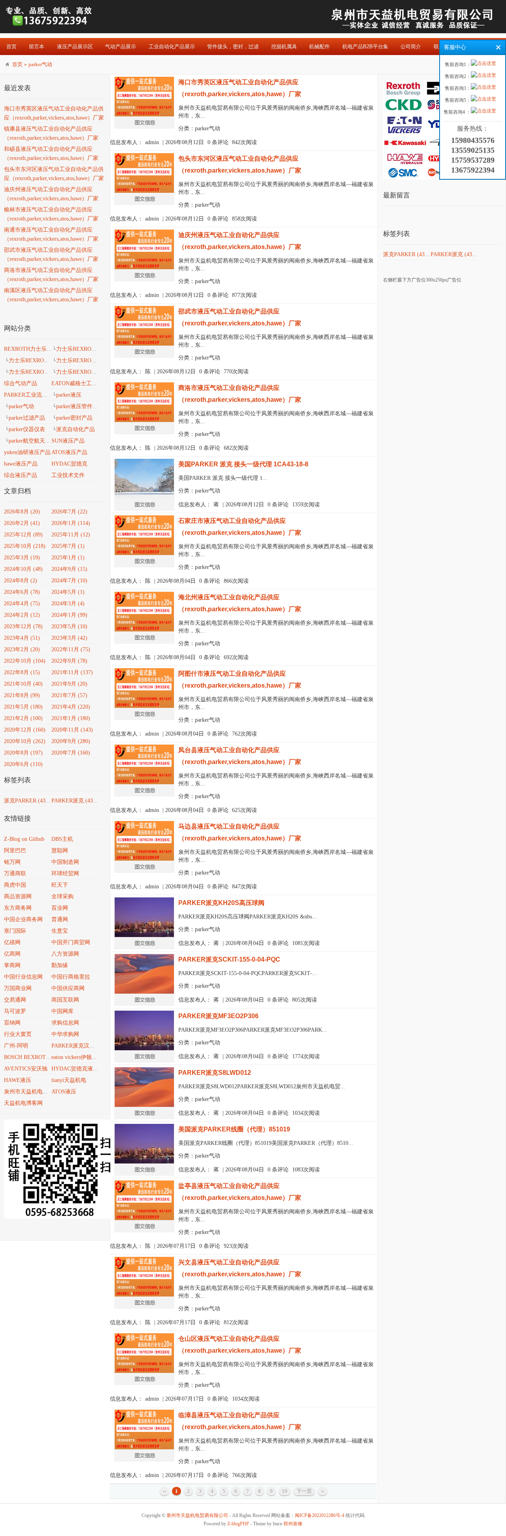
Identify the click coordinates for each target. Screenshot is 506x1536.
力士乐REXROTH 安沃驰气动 (92, 360)
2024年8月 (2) (20, 581)
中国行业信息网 (23, 977)
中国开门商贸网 (70, 942)
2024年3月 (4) (68, 603)
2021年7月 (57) (69, 695)
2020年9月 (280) (70, 741)
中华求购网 (65, 1034)
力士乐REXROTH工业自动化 (91, 372)
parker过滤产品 (27, 418)
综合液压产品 (20, 475)
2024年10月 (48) (23, 569)
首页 (11, 46)
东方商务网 (18, 908)
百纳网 (12, 1023)
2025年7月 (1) (68, 546)
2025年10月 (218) (24, 546)
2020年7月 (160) (70, 753)
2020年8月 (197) (23, 753)
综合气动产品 (20, 383)
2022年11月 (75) (70, 649)
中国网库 (62, 1011)
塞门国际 (15, 931)
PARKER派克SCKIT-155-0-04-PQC (229, 959)
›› (322, 1491)
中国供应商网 (68, 988)
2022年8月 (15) (22, 672)
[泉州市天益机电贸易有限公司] (49, 25)
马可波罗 (15, 1011)
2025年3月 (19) (22, 558)
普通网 (59, 919)
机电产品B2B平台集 (365, 46)
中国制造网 (65, 862)
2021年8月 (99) (22, 695)
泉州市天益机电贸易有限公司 (40, 1092)
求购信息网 (65, 1023)
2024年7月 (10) (69, 581)
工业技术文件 (68, 475)
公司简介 (410, 46)
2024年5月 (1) (68, 592)
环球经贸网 (65, 873)
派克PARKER (28, 801)
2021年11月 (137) (72, 672)
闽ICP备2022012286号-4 (319, 1515)
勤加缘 (59, 965)
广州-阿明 (16, 1046)
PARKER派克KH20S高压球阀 (221, 902)
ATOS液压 (63, 1092)
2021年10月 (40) (23, 684)
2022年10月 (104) (24, 661)
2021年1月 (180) (70, 718)
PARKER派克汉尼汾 (75, 1046)
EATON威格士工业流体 (79, 383)
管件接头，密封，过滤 (233, 46)
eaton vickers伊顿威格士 (79, 1057)
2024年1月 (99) (69, 615)
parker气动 (40, 64)
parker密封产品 (74, 418)
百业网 (59, 908)
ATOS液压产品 (69, 452)
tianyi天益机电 (68, 1080)
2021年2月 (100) (23, 718)
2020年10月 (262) (24, 741)
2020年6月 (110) (23, 764)
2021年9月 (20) (69, 684)
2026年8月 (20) (22, 512)
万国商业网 (18, 988)
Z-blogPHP (238, 1523)
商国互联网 (65, 1000)
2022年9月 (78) (69, 661)
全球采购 (62, 896)
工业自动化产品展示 (172, 46)
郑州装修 (292, 1523)
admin (152, 142)
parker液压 (68, 395)
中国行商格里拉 (70, 977)
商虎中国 (15, 885)
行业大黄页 (18, 1034)
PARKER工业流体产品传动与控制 (45, 395)
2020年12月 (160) (24, 730)
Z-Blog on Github (24, 839)
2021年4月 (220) (70, 707)
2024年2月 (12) (22, 615)
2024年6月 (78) (22, 592)
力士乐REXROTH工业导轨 (41, 360)
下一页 (304, 1491)
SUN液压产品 (68, 441)
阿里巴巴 (15, 851)
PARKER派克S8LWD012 (214, 1072)
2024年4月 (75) (22, 603)
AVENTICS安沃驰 (25, 1069)
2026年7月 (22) (69, 512)
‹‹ (164, 1491)
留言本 (36, 46)
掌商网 (12, 965)
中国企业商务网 (23, 919)
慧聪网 (59, 851)
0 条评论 (218, 142)
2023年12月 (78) (23, 626)
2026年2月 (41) (22, 523)
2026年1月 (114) (70, 523)
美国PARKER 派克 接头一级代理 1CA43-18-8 (243, 464)
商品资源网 (18, 896)
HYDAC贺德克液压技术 (80, 1069)
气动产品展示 (120, 46)
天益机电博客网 (23, 1103)
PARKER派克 (75, 801)
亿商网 (12, 954)
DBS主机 (62, 839)
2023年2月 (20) (22, 649)
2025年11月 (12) (70, 535)
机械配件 (319, 46)
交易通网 (15, 1000)
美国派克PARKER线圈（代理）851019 (234, 1129)
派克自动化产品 (75, 429)
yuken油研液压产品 (27, 452)
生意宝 (59, 931)
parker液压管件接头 (80, 406)
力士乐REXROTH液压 (83, 349)
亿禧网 (12, 942)
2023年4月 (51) (22, 638)
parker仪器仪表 (27, 429)
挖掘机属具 (284, 46)
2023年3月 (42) (69, 638)
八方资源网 (65, 954)
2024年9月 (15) (69, 569)
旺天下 (59, 885)
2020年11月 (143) (72, 730)
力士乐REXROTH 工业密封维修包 (50, 372)
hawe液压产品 (21, 464)
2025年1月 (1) (68, 558)
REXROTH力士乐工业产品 (36, 349)
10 (284, 1491)
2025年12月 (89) (23, 535)
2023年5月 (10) (69, 626)
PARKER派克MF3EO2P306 (218, 1016)
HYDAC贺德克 (69, 464)
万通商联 (15, 873)
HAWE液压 (17, 1080)
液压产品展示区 (75, 46)
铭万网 (12, 862)
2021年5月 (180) (23, 707)
